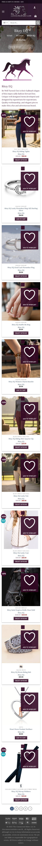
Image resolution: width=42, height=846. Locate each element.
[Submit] (38, 22)
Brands (19, 35)
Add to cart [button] (21, 219)
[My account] (34, 7)
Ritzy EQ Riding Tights (21, 151)
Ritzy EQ (21, 154)
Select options (21, 160)
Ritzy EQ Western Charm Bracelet (21, 382)
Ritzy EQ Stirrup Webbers (21, 791)
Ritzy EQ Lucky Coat (21, 553)
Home (10, 35)
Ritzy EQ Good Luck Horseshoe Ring (21, 268)
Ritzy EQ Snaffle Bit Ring (21, 325)
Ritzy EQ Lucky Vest (21, 496)
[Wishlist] (35, 12)
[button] (3, 11)
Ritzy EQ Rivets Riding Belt (21, 672)
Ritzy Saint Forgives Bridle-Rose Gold (21, 610)
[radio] (21, 666)
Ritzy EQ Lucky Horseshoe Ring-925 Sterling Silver (21, 209)
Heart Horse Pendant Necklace (21, 729)
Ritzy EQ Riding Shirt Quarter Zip (21, 439)
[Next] (30, 809)
